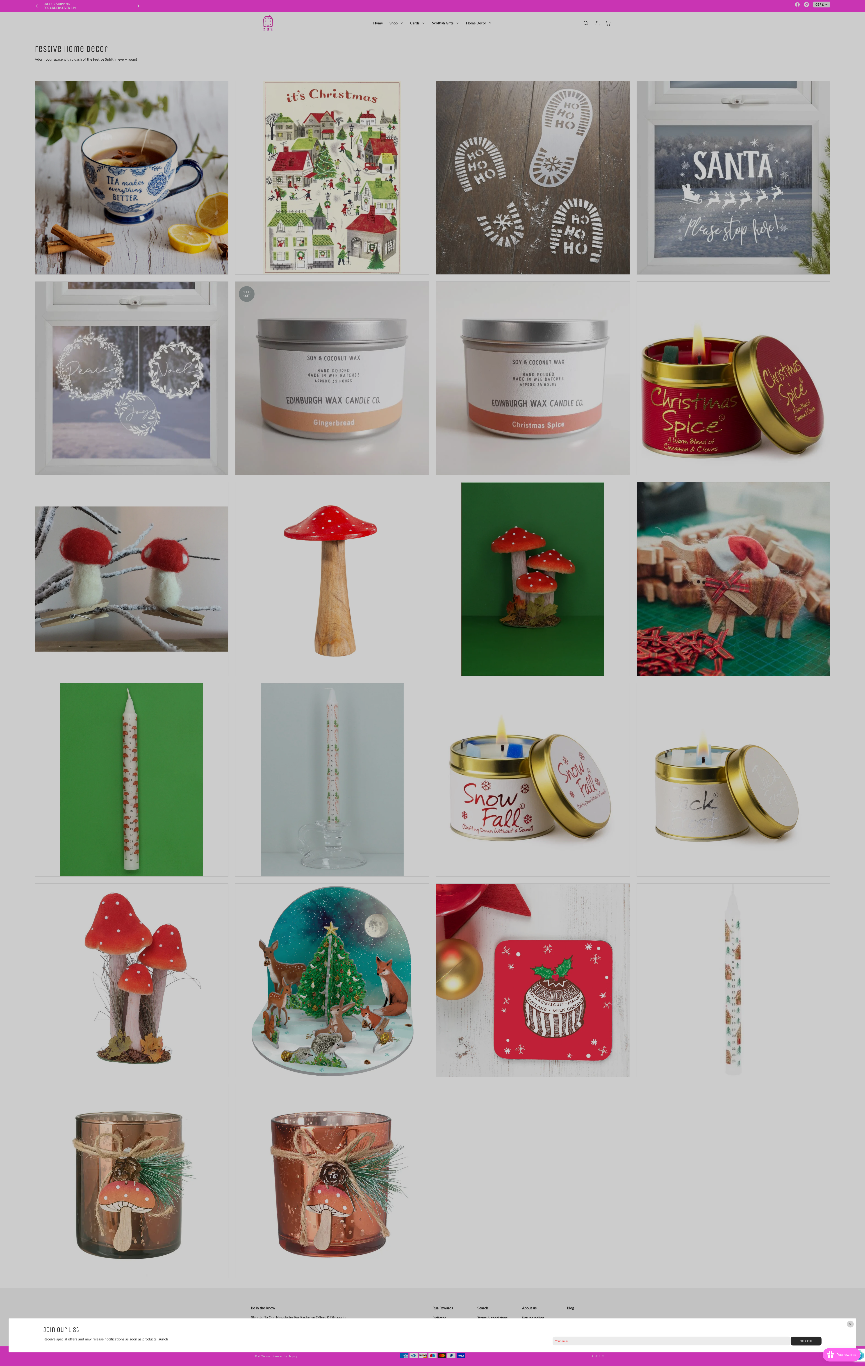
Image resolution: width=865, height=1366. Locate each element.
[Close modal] (850, 1324)
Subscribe (806, 1341)
